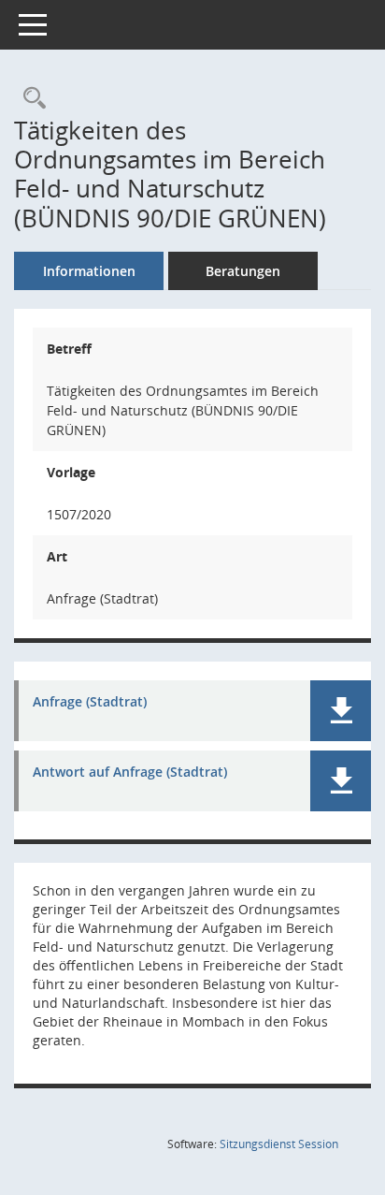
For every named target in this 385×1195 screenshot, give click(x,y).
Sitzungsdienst (279, 1144)
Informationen (89, 271)
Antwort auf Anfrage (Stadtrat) (130, 772)
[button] (340, 710)
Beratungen (243, 271)
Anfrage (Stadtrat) (90, 702)
